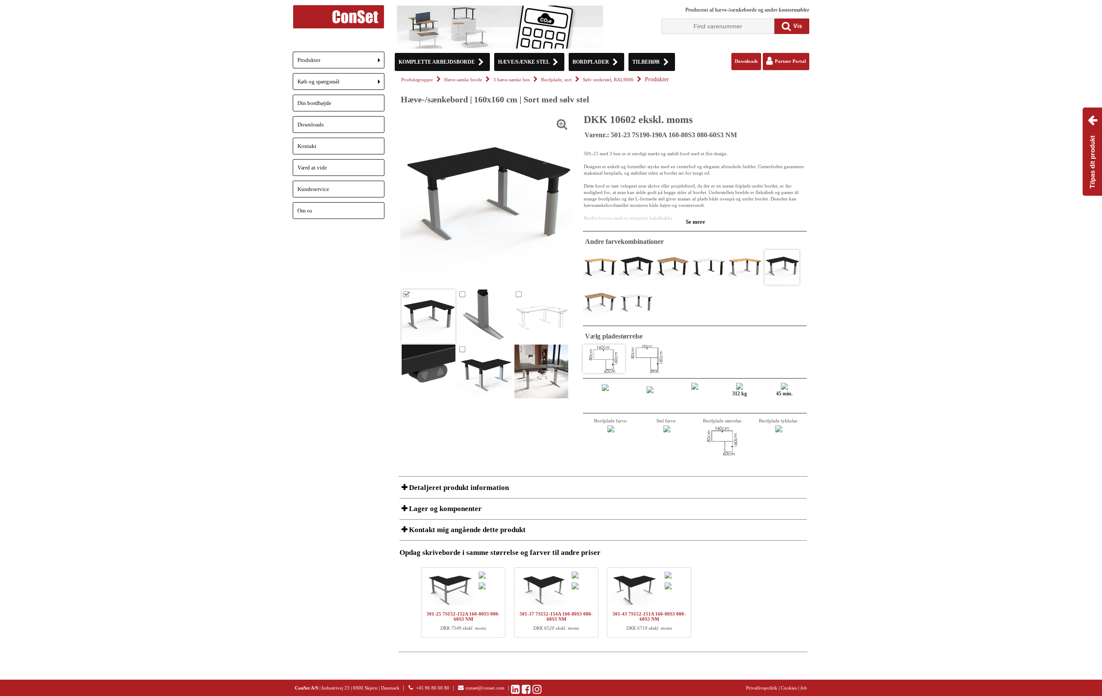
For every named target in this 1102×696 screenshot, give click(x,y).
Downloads (310, 124)
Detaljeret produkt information (458, 488)
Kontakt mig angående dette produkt (466, 530)
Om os (304, 210)
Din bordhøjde (314, 103)
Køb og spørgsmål (340, 84)
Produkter (340, 62)
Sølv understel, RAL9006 (608, 79)
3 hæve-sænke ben (511, 79)
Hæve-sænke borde (463, 79)
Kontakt (306, 146)
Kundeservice (313, 189)
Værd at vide (312, 167)
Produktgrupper (417, 79)
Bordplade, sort (556, 79)
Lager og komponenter (444, 509)
